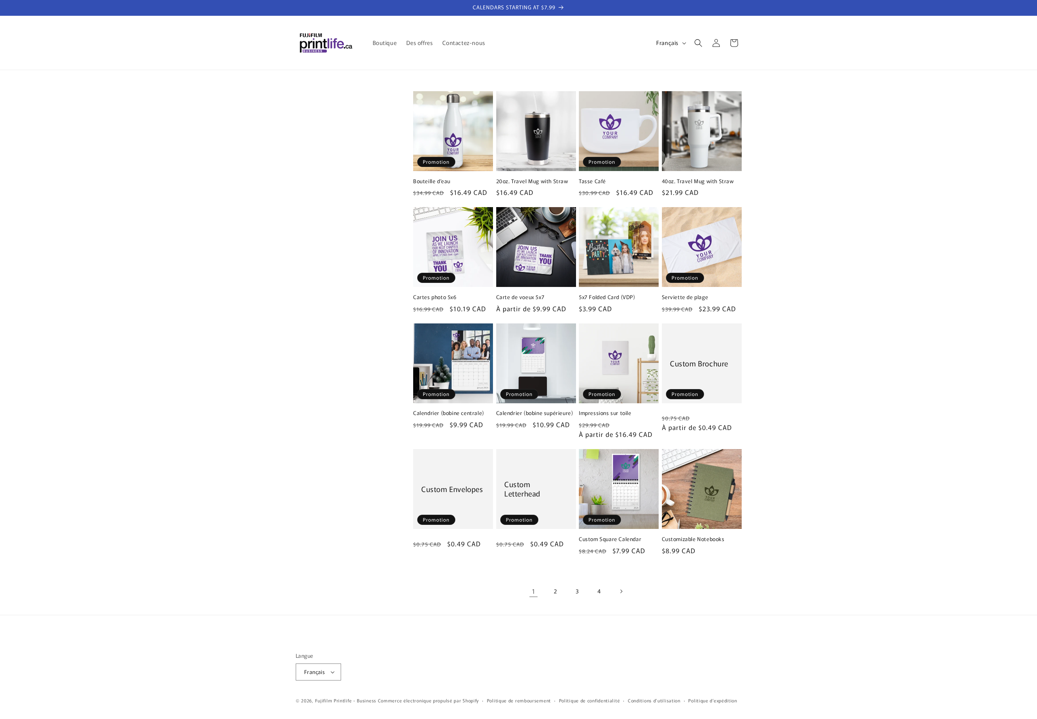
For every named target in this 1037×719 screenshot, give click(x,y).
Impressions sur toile (605, 413)
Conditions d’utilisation (654, 700)
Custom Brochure (699, 363)
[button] (698, 43)
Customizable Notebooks (693, 539)
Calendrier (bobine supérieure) (534, 413)
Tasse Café (592, 181)
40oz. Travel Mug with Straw (698, 181)
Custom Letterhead (522, 489)
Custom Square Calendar (610, 539)
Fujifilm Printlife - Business (345, 700)
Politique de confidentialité (589, 700)
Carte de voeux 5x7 (520, 297)
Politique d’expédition (712, 700)
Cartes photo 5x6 (435, 297)
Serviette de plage (685, 297)
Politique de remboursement (519, 700)
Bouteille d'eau (431, 181)
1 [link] (534, 591)
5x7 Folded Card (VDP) (607, 297)
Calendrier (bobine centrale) (448, 413)
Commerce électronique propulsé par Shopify (428, 700)
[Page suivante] (621, 591)
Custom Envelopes (452, 489)
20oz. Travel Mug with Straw (532, 181)
